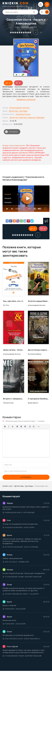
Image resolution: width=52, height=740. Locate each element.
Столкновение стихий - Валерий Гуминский (23, 577)
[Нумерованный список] (34, 426)
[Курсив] (9, 426)
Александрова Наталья (19, 107)
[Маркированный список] (30, 426)
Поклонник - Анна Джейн (15, 609)
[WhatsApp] (21, 220)
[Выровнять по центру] (21, 426)
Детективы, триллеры (18, 111)
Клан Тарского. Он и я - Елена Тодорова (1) (22, 639)
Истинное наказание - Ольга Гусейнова (21, 547)
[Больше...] (39, 426)
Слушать (13, 132)
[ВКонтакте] (7, 220)
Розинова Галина (23, 114)
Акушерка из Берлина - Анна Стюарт (20, 527)
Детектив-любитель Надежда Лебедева (27, 117)
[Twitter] (31, 220)
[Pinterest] (28, 220)
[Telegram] (24, 220)
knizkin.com (7, 486)
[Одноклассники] (14, 220)
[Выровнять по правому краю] (25, 426)
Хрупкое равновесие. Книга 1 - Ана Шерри (21, 594)
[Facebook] (10, 220)
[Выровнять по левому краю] (17, 426)
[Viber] (17, 220)
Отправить (26, 477)
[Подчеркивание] (12, 426)
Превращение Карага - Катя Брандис (20, 512)
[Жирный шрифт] (5, 426)
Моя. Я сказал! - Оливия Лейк (17, 562)
